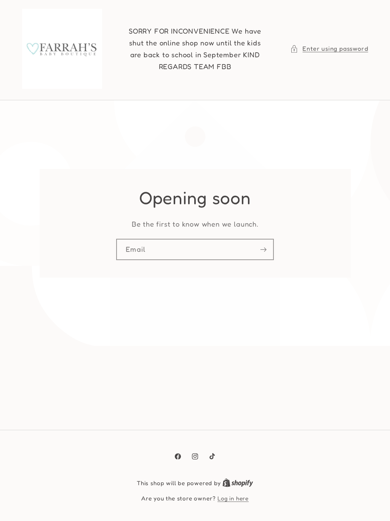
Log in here (233, 498)
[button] (329, 48)
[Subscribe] (263, 249)
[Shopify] (237, 483)
